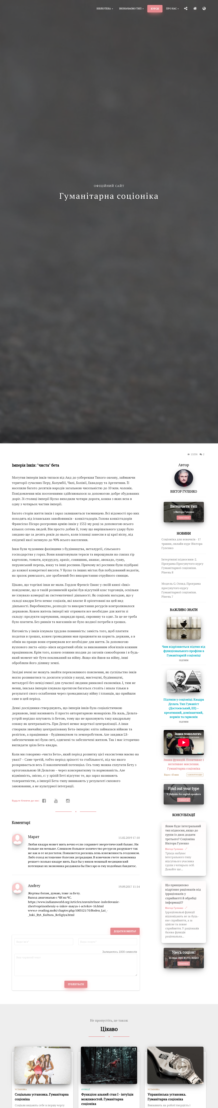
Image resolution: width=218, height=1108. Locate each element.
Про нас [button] (171, 8)
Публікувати (76, 984)
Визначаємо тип (130, 8)
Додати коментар (125, 931)
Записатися (183, 517)
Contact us (184, 800)
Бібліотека (104, 8)
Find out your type (183, 788)
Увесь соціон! (184, 952)
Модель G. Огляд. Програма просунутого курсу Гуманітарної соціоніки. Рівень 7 (181, 590)
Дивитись (183, 963)
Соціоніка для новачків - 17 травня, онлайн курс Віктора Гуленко (181, 543)
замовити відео (195, 775)
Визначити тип (183, 506)
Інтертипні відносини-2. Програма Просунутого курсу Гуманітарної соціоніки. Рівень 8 (182, 565)
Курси (155, 8)
